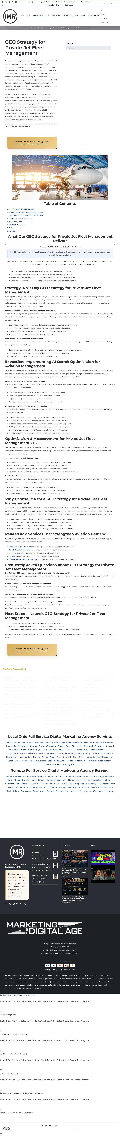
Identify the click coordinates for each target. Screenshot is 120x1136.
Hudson (69, 750)
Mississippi (22, 783)
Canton (33, 746)
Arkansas (37, 776)
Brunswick (23, 746)
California (48, 776)
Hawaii (109, 776)
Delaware (82, 776)
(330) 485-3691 (63, 947)
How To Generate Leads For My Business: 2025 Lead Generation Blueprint (56, 680)
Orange (36, 757)
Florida (92, 776)
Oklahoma (54, 787)
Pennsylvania (75, 787)
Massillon (41, 753)
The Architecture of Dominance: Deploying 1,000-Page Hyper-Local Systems (57, 714)
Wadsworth (80, 761)
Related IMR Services (17, 225)
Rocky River (78, 757)
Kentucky (50, 780)
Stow (50, 761)
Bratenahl (107, 742)
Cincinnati (77, 746)
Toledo (70, 761)
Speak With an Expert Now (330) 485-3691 (88, 143)
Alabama (10, 776)
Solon (10, 761)
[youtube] (13, 2)
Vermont (50, 791)
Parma (45, 757)
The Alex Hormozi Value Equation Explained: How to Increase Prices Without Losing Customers (74, 898)
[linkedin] (16, 2)
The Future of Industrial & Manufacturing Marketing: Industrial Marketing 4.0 (98, 684)
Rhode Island (90, 787)
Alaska (19, 776)
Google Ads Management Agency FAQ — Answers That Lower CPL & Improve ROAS (20, 707)
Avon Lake (33, 742)
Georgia (100, 776)
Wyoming (109, 791)
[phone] (2, 5)
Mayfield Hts (54, 753)
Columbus (99, 746)
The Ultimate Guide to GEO (94, 707)
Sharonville (107, 757)
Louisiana (61, 780)
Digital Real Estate (67, 876)
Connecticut (70, 776)
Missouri (34, 783)
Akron (9, 742)
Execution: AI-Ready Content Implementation (26, 215)
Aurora (17, 742)
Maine (71, 780)
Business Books (66, 902)
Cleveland (88, 746)
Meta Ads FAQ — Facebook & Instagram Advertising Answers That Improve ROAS (59, 690)
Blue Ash (97, 742)
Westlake (48, 764)
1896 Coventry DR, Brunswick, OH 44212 (64, 953)
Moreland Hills (86, 753)
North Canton (25, 757)
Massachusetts (94, 780)
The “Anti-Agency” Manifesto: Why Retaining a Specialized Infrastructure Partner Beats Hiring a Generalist (74, 871)
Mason (32, 753)
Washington (71, 791)
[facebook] (2, 2)
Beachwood (72, 742)
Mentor (74, 753)
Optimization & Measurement (21, 218)
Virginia (60, 791)
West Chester (104, 761)
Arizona (27, 776)
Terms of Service (69, 970)
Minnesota (10, 783)
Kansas (41, 780)
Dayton (23, 750)
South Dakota (13, 791)
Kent (107, 750)
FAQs (11, 228)
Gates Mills (58, 750)
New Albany (11, 757)
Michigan (107, 780)
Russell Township (38, 761)
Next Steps (13, 231)
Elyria (39, 750)
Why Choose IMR (15, 221)
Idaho (9, 780)
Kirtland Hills (13, 753)
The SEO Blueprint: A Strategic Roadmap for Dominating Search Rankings (96, 700)
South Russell (21, 761)
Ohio (45, 787)
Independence (96, 750)
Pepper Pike (55, 757)
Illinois (17, 780)
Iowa (33, 780)
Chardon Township (47, 746)
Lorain (24, 753)
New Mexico (103, 783)
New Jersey (91, 783)
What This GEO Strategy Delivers (21, 209)
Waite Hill (91, 761)
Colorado (59, 776)
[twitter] (6, 2)
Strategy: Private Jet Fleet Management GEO (26, 212)
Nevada (64, 783)
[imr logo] (10, 10)
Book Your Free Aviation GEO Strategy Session (32, 143)
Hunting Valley (81, 750)
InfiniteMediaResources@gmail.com (63, 950)
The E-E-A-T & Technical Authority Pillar (99, 677)
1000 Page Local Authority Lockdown (23, 559)
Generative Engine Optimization (21, 547)
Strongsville (59, 761)
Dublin (31, 750)
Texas (35, 791)
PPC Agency (13, 556)
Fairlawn (47, 750)
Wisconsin (98, 791)
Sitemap (47, 970)
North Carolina (20, 787)
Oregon (64, 787)
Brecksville (11, 746)
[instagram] (9, 2)
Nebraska (54, 783)
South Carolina (104, 787)
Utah (42, 791)
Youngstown (70, 764)
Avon (24, 742)
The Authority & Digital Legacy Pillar (58, 721)
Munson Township (103, 753)
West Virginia (85, 791)
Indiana (25, 780)
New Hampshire (77, 783)
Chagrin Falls (64, 746)
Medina (65, 753)
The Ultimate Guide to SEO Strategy (97, 711)
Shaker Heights (92, 757)
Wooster (58, 764)
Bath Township (46, 742)
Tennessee (26, 791)
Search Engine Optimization (20, 550)
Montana (44, 783)
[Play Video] (92, 868)
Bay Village (60, 742)
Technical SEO (14, 553)
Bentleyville (85, 742)
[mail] (19, 2)
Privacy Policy (57, 970)
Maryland (80, 780)
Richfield (67, 757)
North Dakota (35, 787)
